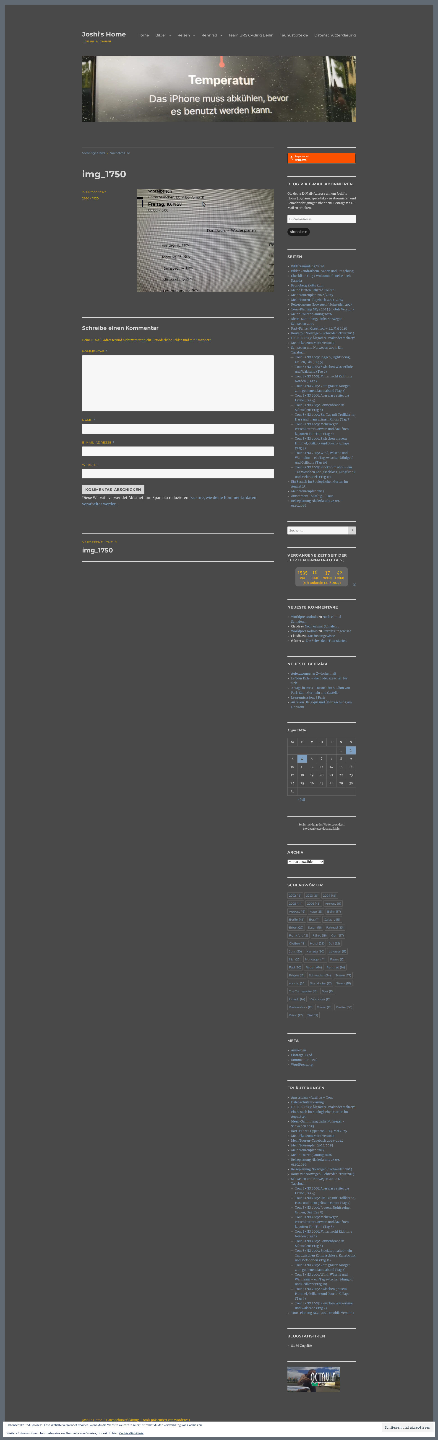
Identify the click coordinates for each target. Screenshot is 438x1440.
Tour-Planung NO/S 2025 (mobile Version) (322, 309)
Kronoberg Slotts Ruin (307, 285)
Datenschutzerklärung (335, 35)
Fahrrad (335, 927)
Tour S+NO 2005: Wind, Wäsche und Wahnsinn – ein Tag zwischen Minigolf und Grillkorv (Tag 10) (324, 458)
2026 (314, 903)
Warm (324, 1007)
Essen (315, 927)
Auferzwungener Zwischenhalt (313, 674)
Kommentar (94, 351)
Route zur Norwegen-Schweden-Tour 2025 (323, 333)
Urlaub (297, 999)
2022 (295, 895)
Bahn (334, 911)
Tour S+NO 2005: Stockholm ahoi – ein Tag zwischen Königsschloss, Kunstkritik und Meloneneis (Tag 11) (325, 472)
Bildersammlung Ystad (307, 266)
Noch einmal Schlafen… (322, 626)
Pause (337, 959)
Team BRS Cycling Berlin (251, 35)
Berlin (296, 919)
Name (88, 420)
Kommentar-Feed (304, 1060)
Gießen (297, 943)
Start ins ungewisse (337, 631)
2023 (312, 895)
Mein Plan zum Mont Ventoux (312, 343)
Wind (296, 1015)
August (297, 911)
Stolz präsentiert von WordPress (166, 1420)
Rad (295, 967)
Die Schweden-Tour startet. (326, 641)
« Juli (301, 800)
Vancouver (320, 999)
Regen (314, 967)
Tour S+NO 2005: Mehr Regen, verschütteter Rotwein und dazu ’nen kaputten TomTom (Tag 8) (322, 429)
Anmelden (298, 1050)
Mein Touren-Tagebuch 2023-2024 (317, 300)
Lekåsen (337, 951)
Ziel (312, 1015)
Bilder (160, 35)
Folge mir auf (302, 156)
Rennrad (209, 35)
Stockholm (321, 983)
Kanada (315, 951)
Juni (295, 951)
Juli (334, 943)
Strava (343, 983)
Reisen (183, 35)
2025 (295, 903)
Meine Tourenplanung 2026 (311, 314)
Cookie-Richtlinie (131, 1433)
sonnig (297, 983)
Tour (328, 991)
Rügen (296, 975)
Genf (337, 935)
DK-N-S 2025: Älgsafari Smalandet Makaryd (323, 338)
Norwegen (315, 959)
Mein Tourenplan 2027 (307, 491)
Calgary (332, 919)
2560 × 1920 (90, 198)
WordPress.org (302, 1065)
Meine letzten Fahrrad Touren (313, 290)
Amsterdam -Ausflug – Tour (312, 496)
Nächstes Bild (120, 153)
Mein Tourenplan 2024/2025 (312, 295)
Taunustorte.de (294, 35)
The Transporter (303, 991)
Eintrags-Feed (301, 1055)
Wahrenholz (301, 1007)
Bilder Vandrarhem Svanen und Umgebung (322, 271)
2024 (329, 895)
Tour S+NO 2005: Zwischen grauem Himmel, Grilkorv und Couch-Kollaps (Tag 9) (322, 443)
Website (90, 465)
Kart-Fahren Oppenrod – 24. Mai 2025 (319, 328)
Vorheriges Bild (93, 153)
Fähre (320, 935)
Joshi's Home (104, 34)
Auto (316, 911)
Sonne (343, 975)
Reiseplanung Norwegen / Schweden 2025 (321, 305)
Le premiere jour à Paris (308, 697)
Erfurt (296, 927)
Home (143, 35)
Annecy (333, 903)
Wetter (344, 1007)
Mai (294, 959)
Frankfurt (298, 935)
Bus (314, 919)
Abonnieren (298, 232)
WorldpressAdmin (304, 617)
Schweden (320, 975)
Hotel (317, 943)
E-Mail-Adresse (98, 442)
